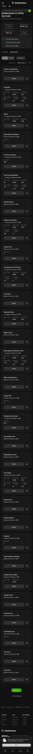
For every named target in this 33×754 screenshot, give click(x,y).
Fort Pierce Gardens (10, 155)
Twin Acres (7, 670)
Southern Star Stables (10, 575)
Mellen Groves (8, 332)
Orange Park (7, 396)
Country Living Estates (11, 69)
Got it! (16, 745)
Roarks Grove (8, 500)
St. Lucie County (6, 19)
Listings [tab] (5, 52)
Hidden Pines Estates (10, 220)
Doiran (6, 114)
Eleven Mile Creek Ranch (11, 134)
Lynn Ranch (7, 294)
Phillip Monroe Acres (10, 455)
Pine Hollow (7, 473)
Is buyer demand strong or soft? (13, 42)
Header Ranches (9, 202)
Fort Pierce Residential (11, 175)
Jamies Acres (8, 247)
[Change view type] (29, 63)
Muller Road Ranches (10, 377)
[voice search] (25, 11)
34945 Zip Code (18, 707)
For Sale (5, 58)
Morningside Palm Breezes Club (13, 351)
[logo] (19, 3)
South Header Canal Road (11, 556)
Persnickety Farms (9, 436)
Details (14, 78)
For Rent (11, 58)
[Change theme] (9, 6)
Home (3, 707)
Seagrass (6, 536)
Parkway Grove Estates (11, 416)
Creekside (7, 87)
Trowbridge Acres (9, 631)
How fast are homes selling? (12, 46)
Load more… (17, 690)
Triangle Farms (8, 595)
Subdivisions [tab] (14, 52)
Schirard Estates (9, 518)
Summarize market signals (12, 39)
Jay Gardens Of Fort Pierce (12, 267)
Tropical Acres (8, 613)
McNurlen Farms (9, 312)
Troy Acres (7, 652)
